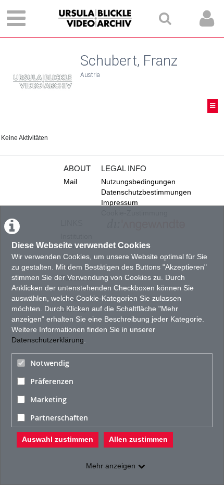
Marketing (48, 399)
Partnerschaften (59, 418)
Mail (70, 181)
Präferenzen (51, 381)
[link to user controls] (206, 18)
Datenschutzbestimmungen (146, 192)
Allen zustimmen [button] (138, 439)
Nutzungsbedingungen (138, 181)
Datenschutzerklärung (47, 340)
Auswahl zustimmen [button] (57, 439)
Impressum (119, 202)
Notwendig (49, 363)
